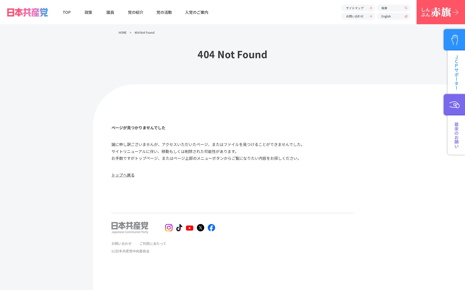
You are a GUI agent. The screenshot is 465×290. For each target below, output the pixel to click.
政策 (88, 12)
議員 (110, 12)
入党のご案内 (196, 12)
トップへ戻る (123, 175)
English (386, 16)
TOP (67, 12)
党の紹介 (135, 12)
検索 (384, 8)
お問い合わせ (355, 16)
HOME (123, 32)
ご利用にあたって (153, 243)
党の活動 (164, 12)
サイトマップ (355, 8)
